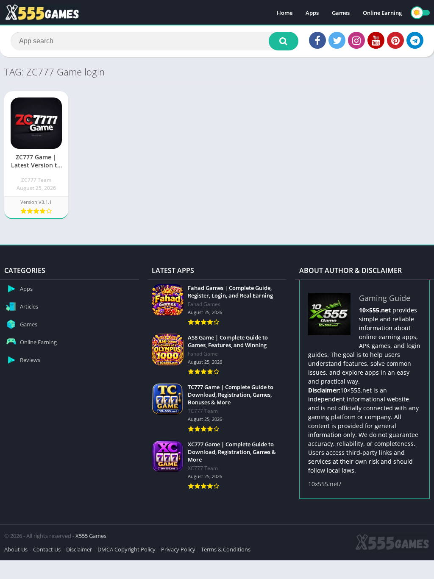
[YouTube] (375, 40)
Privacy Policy (178, 549)
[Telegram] (414, 40)
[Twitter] (336, 40)
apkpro (9, 249)
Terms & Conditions (225, 549)
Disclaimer (79, 549)
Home (284, 13)
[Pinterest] (395, 40)
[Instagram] (356, 40)
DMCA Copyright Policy (126, 549)
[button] (283, 41)
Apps (312, 13)
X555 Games (90, 536)
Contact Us (47, 549)
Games (341, 13)
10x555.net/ (324, 484)
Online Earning (382, 13)
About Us (16, 549)
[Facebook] (317, 40)
